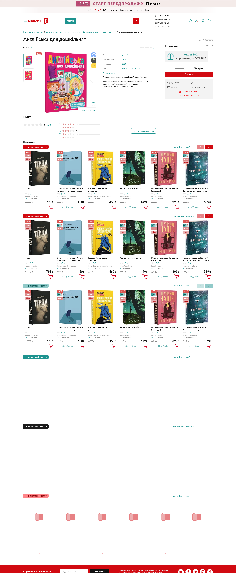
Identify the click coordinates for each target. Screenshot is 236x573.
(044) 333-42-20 (162, 23)
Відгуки (34, 47)
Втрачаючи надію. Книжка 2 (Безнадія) (164, 189)
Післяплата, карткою (199, 87)
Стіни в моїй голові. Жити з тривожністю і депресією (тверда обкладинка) (70, 189)
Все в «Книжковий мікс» (184, 147)
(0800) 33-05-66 (162, 15)
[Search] (136, 21)
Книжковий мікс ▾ (36, 146)
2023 (124, 64)
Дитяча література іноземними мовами (63, 32)
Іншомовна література (33, 32)
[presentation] (209, 147)
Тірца (27, 188)
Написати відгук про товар (143, 131)
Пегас (124, 59)
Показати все (108, 73)
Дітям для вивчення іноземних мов (99, 32)
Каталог (70, 21)
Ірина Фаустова (128, 55)
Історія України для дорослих (97, 189)
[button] (91, 82)
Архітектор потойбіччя (130, 188)
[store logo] (38, 21)
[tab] (89, 117)
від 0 (193, 83)
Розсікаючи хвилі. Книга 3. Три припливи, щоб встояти (196, 189)
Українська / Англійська (131, 68)
